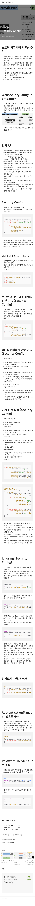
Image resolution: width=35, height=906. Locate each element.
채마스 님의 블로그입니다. (10, 879)
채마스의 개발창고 (7, 2)
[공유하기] (8, 835)
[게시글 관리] (11, 835)
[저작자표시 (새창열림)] (21, 835)
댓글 (3, 869)
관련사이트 (4, 898)
